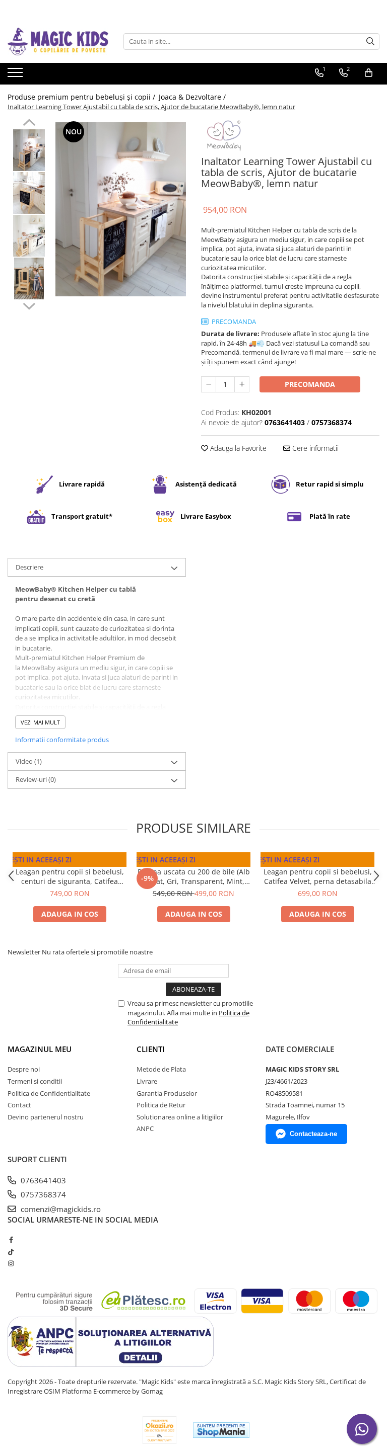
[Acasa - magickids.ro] (58, 41)
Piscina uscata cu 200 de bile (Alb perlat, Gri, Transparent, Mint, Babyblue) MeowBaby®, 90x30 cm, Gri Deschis (194, 876)
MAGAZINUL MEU (40, 1049)
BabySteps (318, 861)
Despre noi (24, 1069)
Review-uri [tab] (36, 779)
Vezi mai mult (40, 722)
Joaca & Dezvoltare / (193, 97)
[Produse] (16, 75)
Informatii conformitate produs (62, 739)
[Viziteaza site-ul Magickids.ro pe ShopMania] (221, 1430)
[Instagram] (11, 1263)
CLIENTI (151, 1049)
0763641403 (42, 1180)
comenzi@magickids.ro (60, 1209)
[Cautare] (370, 41)
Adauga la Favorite (237, 448)
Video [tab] (29, 761)
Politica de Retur (161, 1104)
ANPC (145, 1128)
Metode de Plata (161, 1069)
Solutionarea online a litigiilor (180, 1116)
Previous (29, 124)
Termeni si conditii (35, 1081)
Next (29, 305)
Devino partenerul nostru (46, 1116)
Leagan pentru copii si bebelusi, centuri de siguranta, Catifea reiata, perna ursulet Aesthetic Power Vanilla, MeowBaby (70, 876)
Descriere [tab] (29, 567)
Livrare (147, 1081)
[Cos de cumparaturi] (368, 73)
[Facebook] (11, 1239)
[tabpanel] (120, 209)
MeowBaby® (69, 861)
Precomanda (310, 384)
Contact (19, 1104)
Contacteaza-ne (313, 1134)
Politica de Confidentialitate (49, 1093)
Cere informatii (314, 448)
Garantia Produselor (167, 1093)
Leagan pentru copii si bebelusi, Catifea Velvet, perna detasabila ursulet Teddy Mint (318, 876)
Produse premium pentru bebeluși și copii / (82, 97)
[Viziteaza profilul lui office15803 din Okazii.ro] (160, 1430)
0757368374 (42, 1194)
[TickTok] (11, 1251)
